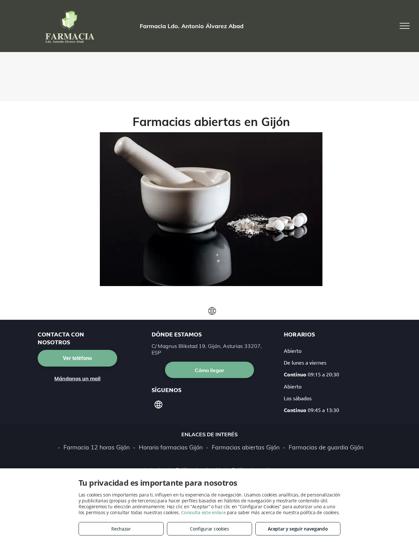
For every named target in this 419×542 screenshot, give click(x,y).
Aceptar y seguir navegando (298, 529)
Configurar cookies (209, 529)
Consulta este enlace (203, 512)
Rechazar (121, 529)
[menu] (404, 25)
